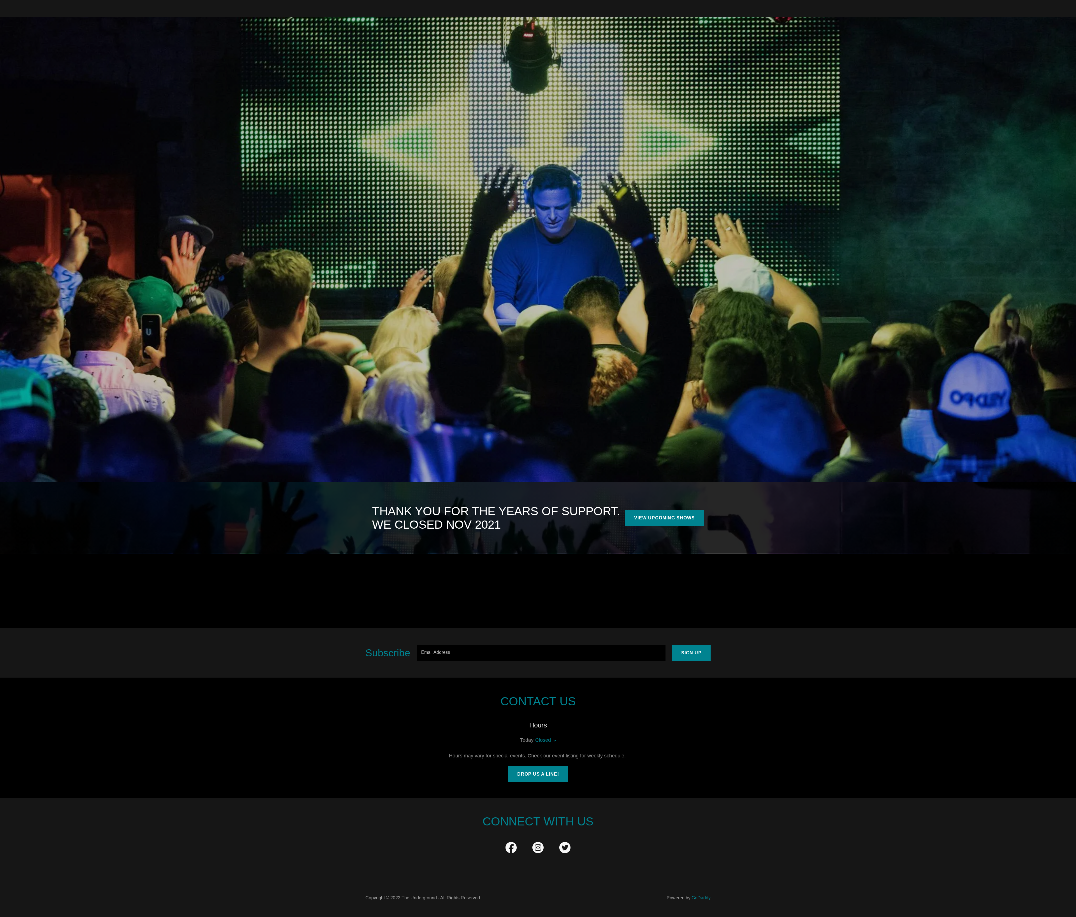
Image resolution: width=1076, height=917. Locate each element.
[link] (511, 849)
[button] (553, 740)
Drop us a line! (538, 774)
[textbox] (541, 653)
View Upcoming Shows (664, 517)
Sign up (691, 652)
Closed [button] (543, 740)
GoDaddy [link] (701, 897)
